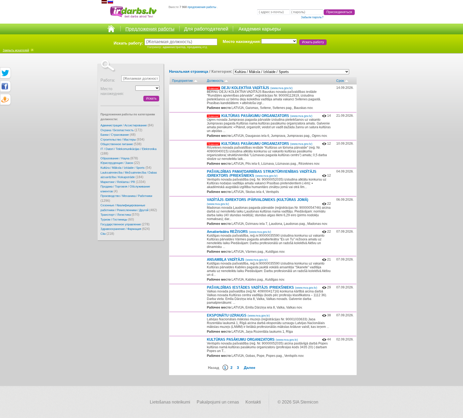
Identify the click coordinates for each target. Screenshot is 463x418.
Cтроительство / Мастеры (122, 139)
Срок (340, 81)
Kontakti (253, 402)
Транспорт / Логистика (119, 215)
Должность (215, 81)
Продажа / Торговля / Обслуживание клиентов (125, 189)
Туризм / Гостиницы (117, 219)
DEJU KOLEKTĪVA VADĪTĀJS (257, 88)
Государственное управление (125, 224)
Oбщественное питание (120, 144)
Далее (249, 367)
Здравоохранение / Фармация (125, 229)
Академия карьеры (259, 29)
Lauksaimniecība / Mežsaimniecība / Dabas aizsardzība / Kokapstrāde (128, 175)
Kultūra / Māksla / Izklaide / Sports (125, 168)
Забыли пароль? (312, 17)
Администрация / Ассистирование (127, 125)
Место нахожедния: (242, 41)
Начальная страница (188, 71)
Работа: (107, 80)
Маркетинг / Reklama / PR (122, 182)
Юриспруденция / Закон (120, 163)
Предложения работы (149, 29)
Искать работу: (128, 43)
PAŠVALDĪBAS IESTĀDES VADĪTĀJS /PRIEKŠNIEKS (262, 287)
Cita (107, 234)
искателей (16, 50)
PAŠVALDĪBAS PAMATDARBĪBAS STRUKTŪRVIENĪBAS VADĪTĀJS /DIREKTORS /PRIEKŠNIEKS (261, 174)
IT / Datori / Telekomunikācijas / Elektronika (128, 151)
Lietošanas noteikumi (170, 402)
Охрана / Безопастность (121, 130)
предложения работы (202, 7)
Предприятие (182, 81)
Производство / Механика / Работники (126, 198)
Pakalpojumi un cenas (218, 402)
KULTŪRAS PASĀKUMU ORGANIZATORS (266, 116)
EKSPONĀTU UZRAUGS (238, 315)
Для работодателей (206, 29)
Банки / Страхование (118, 135)
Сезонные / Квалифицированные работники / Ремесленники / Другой (128, 208)
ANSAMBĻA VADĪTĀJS (237, 260)
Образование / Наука (119, 158)
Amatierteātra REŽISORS (239, 232)
